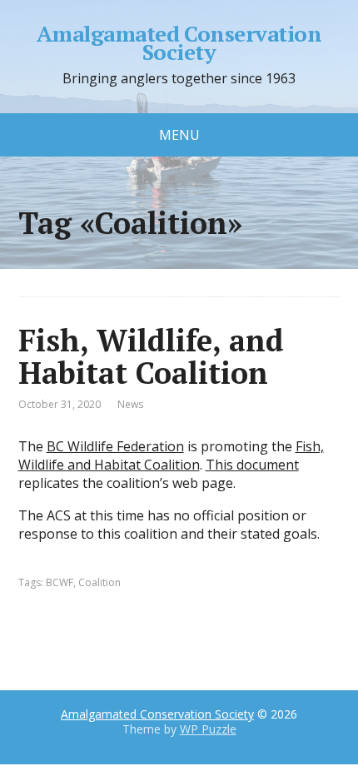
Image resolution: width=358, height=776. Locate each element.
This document (252, 464)
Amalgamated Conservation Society (179, 43)
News (130, 404)
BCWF (59, 582)
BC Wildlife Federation (115, 446)
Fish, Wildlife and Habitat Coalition (171, 455)
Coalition (99, 582)
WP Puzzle (208, 729)
